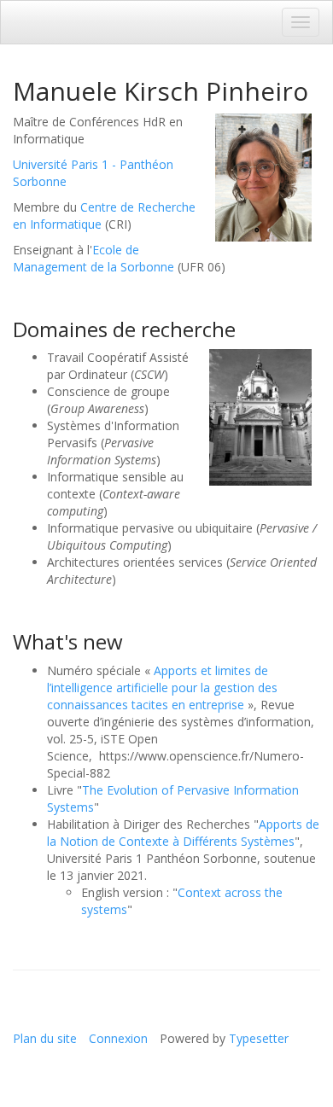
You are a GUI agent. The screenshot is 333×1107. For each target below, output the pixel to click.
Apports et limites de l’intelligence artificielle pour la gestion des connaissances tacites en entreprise (162, 687)
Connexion (118, 1038)
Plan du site (45, 1038)
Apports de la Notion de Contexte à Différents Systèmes (183, 832)
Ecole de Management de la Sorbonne (93, 258)
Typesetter (259, 1038)
